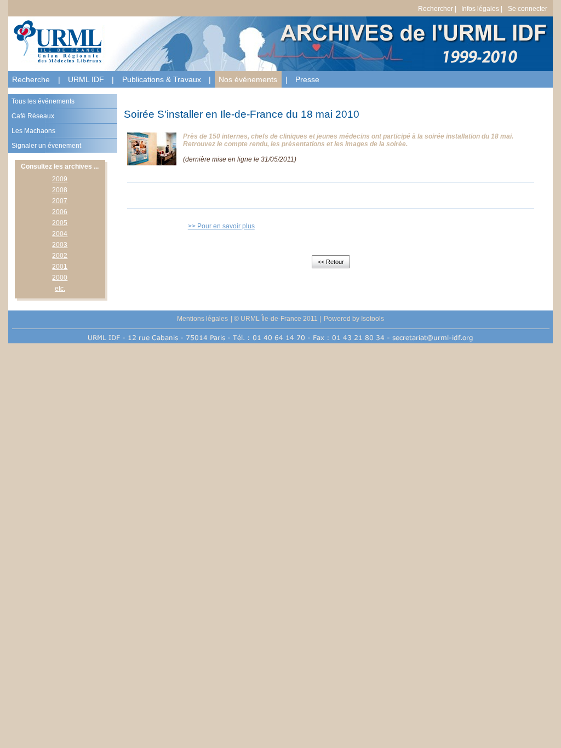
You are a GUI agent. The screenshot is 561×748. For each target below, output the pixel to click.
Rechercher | (437, 9)
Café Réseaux (33, 116)
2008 (59, 190)
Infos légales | (481, 9)
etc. (60, 288)
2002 (59, 256)
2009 (59, 179)
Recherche (31, 79)
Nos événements (248, 79)
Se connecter (527, 9)
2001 (59, 267)
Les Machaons (33, 131)
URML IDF (86, 79)
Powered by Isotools (354, 319)
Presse (307, 79)
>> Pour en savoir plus (221, 226)
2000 (59, 277)
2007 (59, 201)
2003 (59, 245)
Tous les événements (43, 101)
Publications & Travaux (161, 79)
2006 (59, 212)
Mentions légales (202, 319)
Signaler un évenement (46, 145)
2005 (59, 223)
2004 (59, 234)
